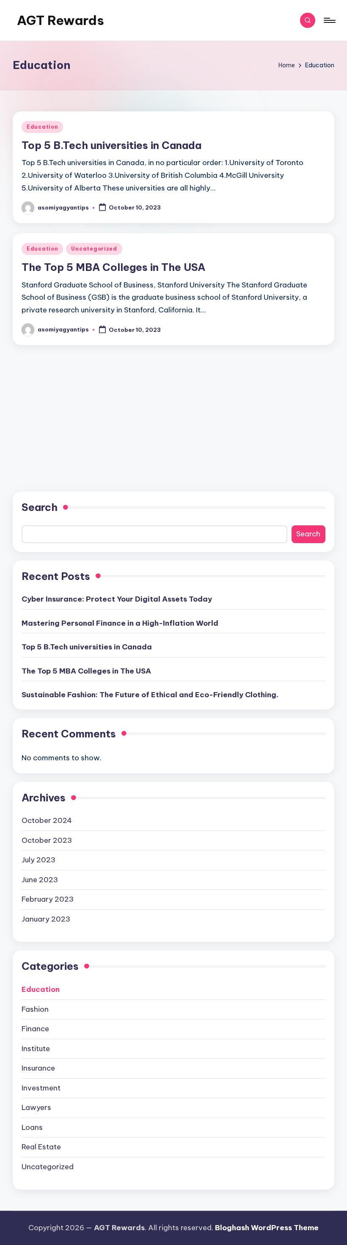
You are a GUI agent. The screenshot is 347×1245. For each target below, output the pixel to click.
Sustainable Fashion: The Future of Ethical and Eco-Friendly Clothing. (150, 694)
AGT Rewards (60, 20)
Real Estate (41, 1146)
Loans (32, 1127)
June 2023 (40, 879)
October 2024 (47, 820)
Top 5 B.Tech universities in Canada (111, 145)
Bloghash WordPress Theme (267, 1227)
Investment (41, 1088)
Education (42, 127)
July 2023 (38, 859)
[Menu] (329, 20)
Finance (35, 1028)
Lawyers (36, 1107)
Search (40, 507)
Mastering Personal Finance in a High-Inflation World (120, 623)
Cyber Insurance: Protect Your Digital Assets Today (117, 599)
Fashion (35, 1009)
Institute (36, 1048)
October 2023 (47, 840)
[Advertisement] (173, 407)
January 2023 (46, 919)
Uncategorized (94, 249)
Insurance (38, 1068)
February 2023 (48, 899)
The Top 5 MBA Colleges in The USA (113, 267)
